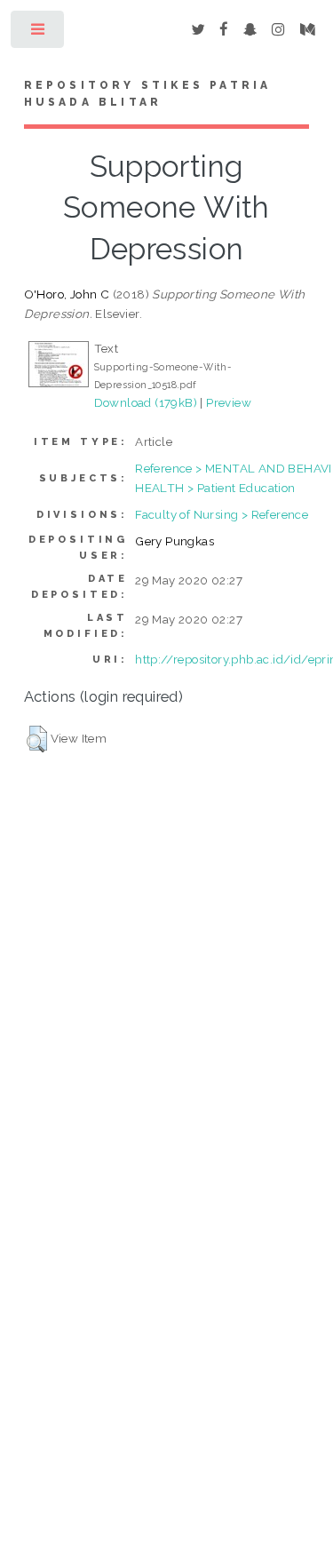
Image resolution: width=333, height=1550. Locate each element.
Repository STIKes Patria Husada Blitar (148, 94)
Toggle (38, 33)
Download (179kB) (145, 402)
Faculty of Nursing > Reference (221, 514)
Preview (228, 402)
